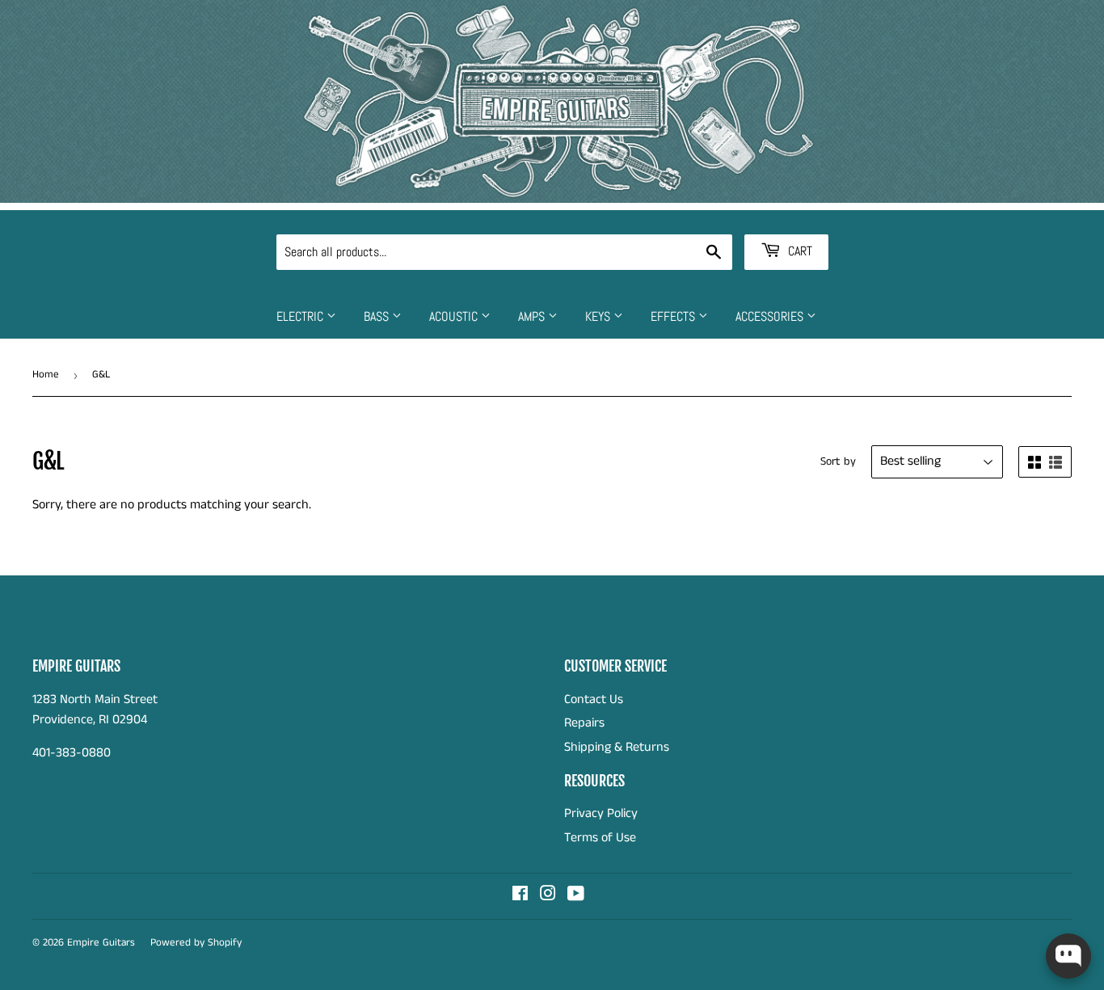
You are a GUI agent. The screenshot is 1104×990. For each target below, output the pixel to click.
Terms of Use (600, 837)
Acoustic (455, 316)
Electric (301, 316)
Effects (674, 316)
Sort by (838, 461)
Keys (599, 316)
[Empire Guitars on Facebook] (520, 896)
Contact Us (593, 699)
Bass (378, 316)
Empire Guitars (101, 942)
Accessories (771, 316)
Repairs (584, 723)
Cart (798, 250)
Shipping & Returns (616, 747)
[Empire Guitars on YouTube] (575, 896)
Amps (533, 316)
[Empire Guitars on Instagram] (548, 896)
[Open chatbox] (1068, 956)
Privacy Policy (601, 813)
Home (45, 374)
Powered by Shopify (196, 942)
